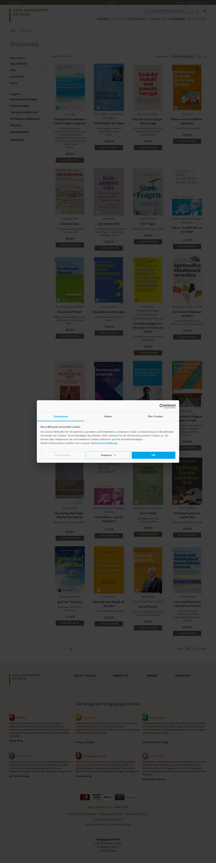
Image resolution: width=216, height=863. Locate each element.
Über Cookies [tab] (155, 416)
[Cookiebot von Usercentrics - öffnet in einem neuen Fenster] (162, 406)
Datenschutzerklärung (104, 443)
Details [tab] (108, 416)
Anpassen (106, 455)
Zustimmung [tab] (61, 416)
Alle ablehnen (62, 455)
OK (153, 455)
